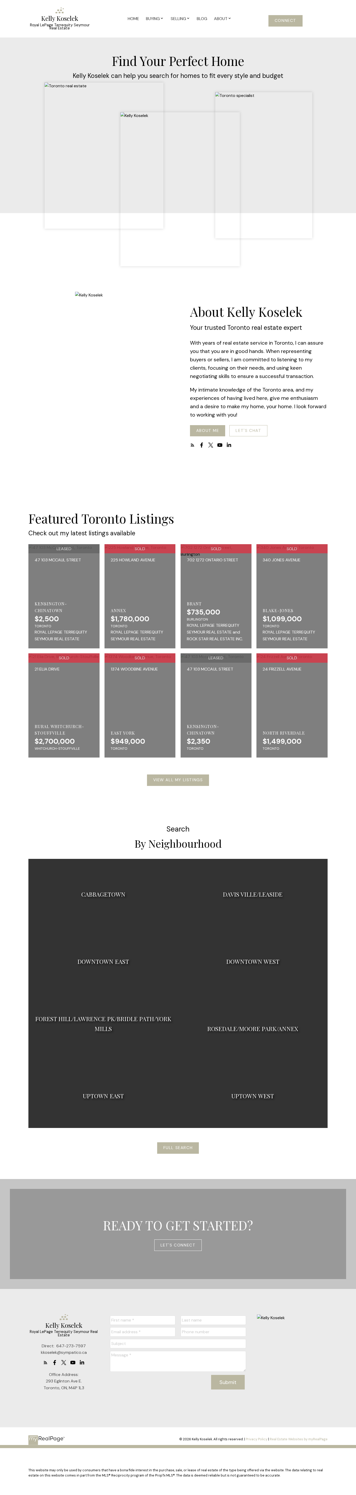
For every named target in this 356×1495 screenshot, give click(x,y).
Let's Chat (248, 430)
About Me (207, 430)
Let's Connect (178, 1245)
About (221, 18)
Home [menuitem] (133, 18)
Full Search (178, 1147)
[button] (285, 21)
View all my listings (178, 780)
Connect (285, 20)
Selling (178, 18)
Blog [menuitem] (202, 18)
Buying (153, 18)
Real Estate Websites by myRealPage (299, 1439)
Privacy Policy (256, 1439)
